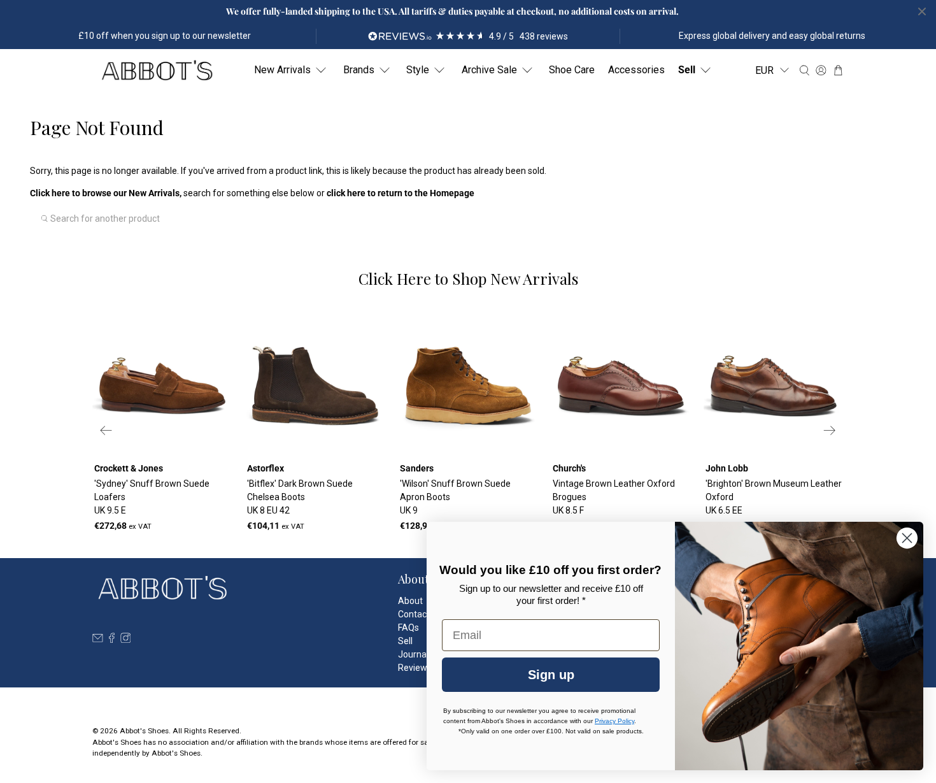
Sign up (551, 675)
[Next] (830, 431)
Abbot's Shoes (144, 730)
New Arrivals (282, 70)
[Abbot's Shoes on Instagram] (125, 640)
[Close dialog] (907, 538)
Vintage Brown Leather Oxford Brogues (614, 496)
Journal (413, 654)
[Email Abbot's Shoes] (97, 640)
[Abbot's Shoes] (156, 70)
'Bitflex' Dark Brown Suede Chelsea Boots (300, 496)
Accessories (636, 70)
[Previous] (106, 431)
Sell (686, 70)
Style (417, 70)
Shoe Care (572, 70)
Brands (358, 70)
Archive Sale (489, 70)
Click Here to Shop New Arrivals (468, 278)
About (410, 601)
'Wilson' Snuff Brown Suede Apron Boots (455, 496)
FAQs (408, 627)
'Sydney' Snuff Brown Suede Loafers (151, 496)
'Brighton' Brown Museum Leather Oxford (774, 496)
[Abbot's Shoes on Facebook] (111, 640)
